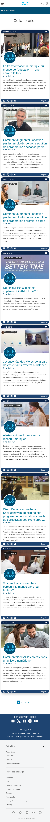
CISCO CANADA (10, 36)
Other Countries (36, 736)
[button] (9, 10)
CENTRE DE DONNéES (12, 258)
